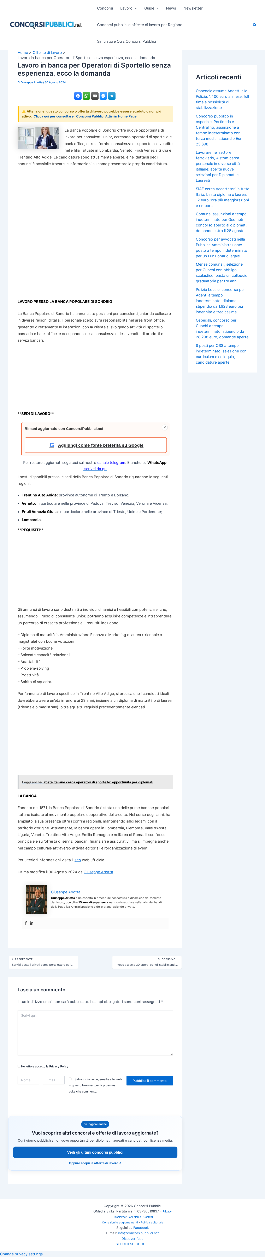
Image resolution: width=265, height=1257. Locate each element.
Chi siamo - (136, 1216)
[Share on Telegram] (112, 96)
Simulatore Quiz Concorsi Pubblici (126, 41)
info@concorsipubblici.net (138, 1233)
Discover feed (132, 1238)
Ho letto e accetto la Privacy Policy (44, 1066)
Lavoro (126, 8)
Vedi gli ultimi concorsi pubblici (95, 1152)
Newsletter (193, 8)
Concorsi (105, 8)
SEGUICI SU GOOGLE (132, 1244)
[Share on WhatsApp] (86, 96)
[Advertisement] (95, 234)
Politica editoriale (152, 1222)
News (171, 8)
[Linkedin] (32, 923)
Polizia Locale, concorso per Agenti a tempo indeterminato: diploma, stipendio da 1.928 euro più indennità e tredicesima (220, 300)
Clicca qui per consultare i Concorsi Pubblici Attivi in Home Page (85, 116)
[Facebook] (26, 923)
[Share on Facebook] (78, 96)
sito (78, 860)
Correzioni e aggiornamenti (120, 1222)
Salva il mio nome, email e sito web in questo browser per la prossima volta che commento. (95, 1085)
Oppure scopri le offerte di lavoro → (95, 1163)
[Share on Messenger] (103, 96)
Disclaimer (120, 1216)
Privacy (167, 1211)
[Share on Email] (95, 96)
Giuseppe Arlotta (98, 872)
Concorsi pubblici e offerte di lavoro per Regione (139, 25)
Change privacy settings (21, 1254)
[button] (134, 8)
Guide (149, 8)
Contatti (148, 1216)
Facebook (141, 1228)
